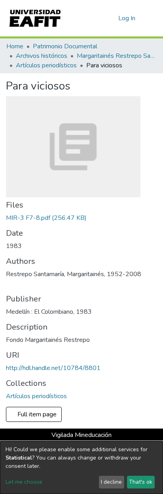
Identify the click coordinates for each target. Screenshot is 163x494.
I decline (111, 482)
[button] (111, 18)
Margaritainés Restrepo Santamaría (116, 55)
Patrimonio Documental (65, 46)
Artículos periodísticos (46, 65)
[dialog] (81, 467)
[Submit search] (99, 18)
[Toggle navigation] (152, 18)
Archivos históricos (41, 55)
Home (14, 46)
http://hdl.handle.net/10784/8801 (53, 368)
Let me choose (24, 482)
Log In (127, 18)
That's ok (140, 482)
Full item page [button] (37, 414)
